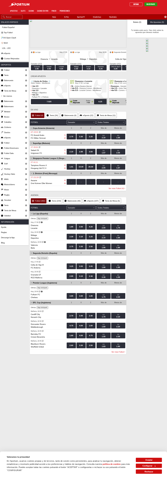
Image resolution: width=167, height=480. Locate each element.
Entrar (136, 4)
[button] (54, 17)
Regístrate (151, 4)
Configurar (147, 466)
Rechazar (149, 472)
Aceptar (149, 460)
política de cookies (112, 464)
